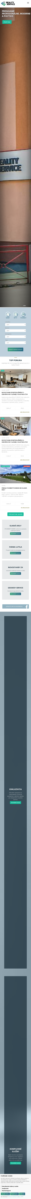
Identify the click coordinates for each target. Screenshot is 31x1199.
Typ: (6, 340)
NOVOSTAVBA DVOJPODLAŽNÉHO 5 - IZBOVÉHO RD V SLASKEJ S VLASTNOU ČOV (15, 393)
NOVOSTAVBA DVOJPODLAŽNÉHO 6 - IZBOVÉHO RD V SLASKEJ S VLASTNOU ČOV (15, 441)
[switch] (1, 1186)
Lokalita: (7, 322)
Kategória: (8, 334)
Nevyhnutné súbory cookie (10, 1186)
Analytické (5, 1188)
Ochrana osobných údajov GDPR (15, 1196)
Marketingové (6, 1190)
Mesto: (7, 328)
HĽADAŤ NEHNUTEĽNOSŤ (15, 349)
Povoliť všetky (5, 1194)
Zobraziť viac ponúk (15, 514)
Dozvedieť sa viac (15, 533)
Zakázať (22, 1194)
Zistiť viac (7, 19)
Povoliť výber (14, 1194)
